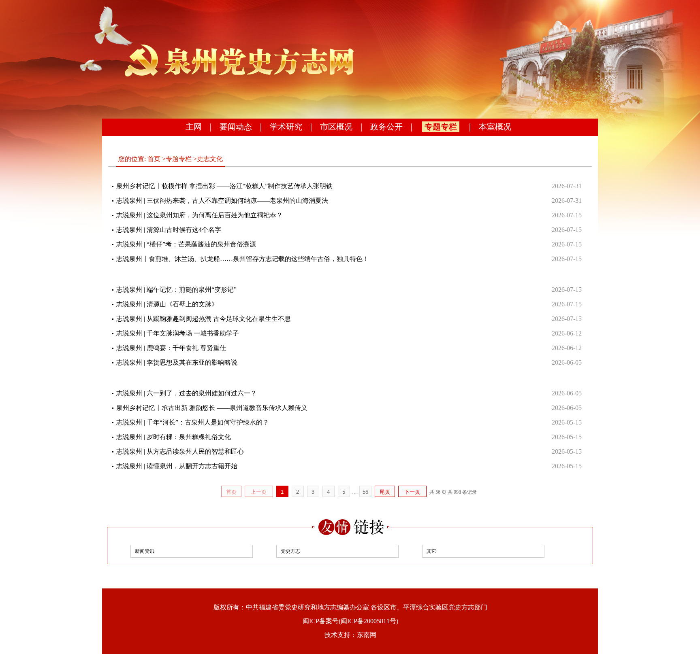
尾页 (385, 492)
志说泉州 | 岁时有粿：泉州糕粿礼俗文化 (173, 436)
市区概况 (336, 126)
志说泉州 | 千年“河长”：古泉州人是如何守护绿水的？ (192, 422)
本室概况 (495, 126)
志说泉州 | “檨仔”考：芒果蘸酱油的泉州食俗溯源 (186, 244)
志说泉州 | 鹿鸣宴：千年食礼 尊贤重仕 (171, 347)
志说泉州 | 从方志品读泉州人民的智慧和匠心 (180, 451)
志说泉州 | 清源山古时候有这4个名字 (168, 229)
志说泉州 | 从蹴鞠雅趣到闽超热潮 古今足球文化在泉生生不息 (203, 318)
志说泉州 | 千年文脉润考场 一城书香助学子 (177, 333)
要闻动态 (236, 126)
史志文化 (210, 158)
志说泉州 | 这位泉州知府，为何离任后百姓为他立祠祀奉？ (199, 215)
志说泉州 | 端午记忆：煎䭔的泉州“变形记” (176, 289)
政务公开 (386, 126)
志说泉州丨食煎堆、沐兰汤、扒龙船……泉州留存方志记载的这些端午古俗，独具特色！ (242, 258)
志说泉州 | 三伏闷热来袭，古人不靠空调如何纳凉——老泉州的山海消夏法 (222, 200)
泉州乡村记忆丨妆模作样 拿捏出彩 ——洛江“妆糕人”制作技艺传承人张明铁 (224, 186)
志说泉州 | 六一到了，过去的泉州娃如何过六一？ (186, 393)
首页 (153, 158)
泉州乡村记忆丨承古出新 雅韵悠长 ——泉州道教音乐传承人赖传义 (211, 407)
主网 (194, 126)
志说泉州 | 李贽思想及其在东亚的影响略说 (176, 362)
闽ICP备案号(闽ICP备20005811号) (350, 621)
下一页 (412, 492)
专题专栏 (441, 126)
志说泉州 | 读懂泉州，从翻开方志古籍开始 (176, 466)
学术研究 (286, 126)
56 (365, 492)
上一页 (259, 492)
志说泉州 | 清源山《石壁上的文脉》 (167, 304)
